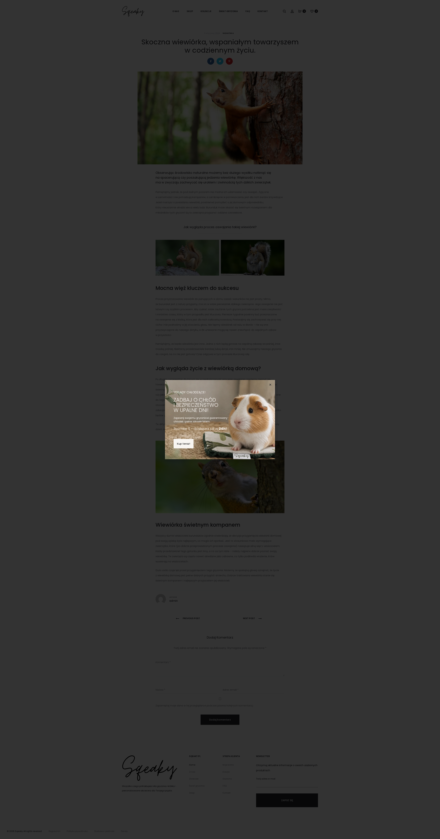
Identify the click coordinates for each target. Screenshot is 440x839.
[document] (220, 419)
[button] (270, 384)
